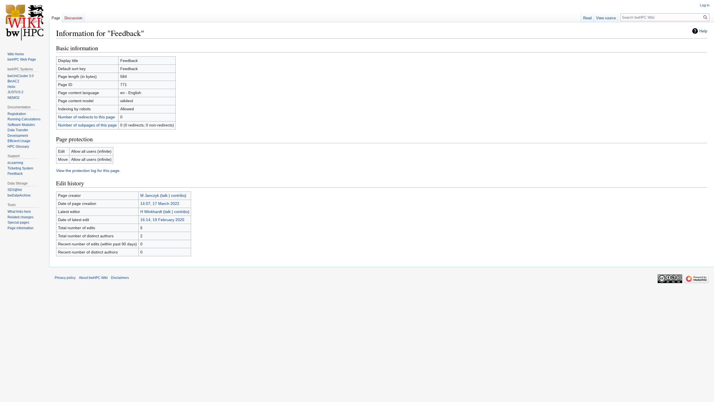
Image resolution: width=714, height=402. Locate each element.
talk (164, 195)
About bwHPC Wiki (93, 278)
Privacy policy (65, 278)
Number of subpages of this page (87, 125)
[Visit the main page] (24, 22)
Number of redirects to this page (86, 117)
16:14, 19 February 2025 (162, 219)
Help (703, 31)
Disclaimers (120, 278)
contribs (178, 195)
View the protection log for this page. (88, 170)
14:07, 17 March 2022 (159, 203)
